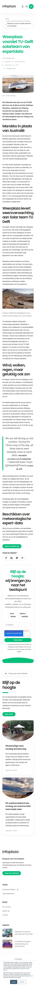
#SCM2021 (22, 455)
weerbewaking (20, 62)
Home (7, 19)
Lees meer (9, 714)
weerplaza (8, 65)
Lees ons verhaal (11, 873)
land (16, 65)
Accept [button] (14, 982)
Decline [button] (22, 982)
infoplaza (8, 62)
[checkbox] (18, 615)
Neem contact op (12, 546)
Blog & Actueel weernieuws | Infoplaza (18, 21)
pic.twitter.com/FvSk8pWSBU (19, 459)
